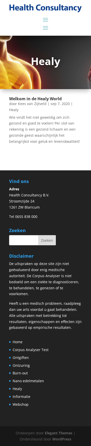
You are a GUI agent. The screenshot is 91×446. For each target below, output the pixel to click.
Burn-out (20, 373)
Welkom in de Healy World (35, 99)
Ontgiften (21, 357)
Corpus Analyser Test (31, 349)
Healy (13, 109)
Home (17, 341)
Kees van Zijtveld (32, 103)
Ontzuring (21, 365)
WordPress (61, 439)
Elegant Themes (58, 433)
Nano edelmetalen (28, 380)
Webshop (21, 404)
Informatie (21, 396)
